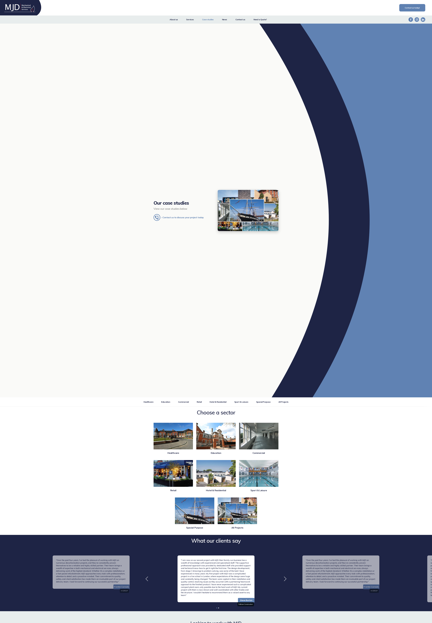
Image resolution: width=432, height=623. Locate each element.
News (224, 19)
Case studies (208, 19)
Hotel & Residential (218, 402)
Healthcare (148, 402)
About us (174, 19)
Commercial (183, 402)
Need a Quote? (260, 19)
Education (165, 402)
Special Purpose (263, 402)
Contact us (240, 19)
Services (190, 19)
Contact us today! (412, 8)
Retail (199, 402)
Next (285, 579)
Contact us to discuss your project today (183, 217)
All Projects (283, 402)
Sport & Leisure (241, 402)
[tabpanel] (216, 578)
